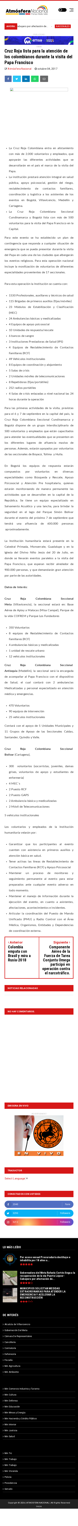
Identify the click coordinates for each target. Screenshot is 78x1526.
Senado (8, 1489)
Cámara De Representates (18, 1336)
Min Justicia (11, 1430)
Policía (8, 1477)
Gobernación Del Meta (16, 1330)
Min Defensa (11, 1400)
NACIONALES (47, 26)
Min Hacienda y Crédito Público (21, 1418)
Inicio (39, 1506)
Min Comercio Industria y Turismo (22, 1389)
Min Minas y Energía (15, 1412)
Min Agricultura (12, 1366)
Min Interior (10, 1424)
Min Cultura (10, 1395)
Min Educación (12, 1406)
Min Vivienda (11, 1471)
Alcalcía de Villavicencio (17, 1324)
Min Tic (8, 1453)
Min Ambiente (12, 1372)
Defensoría (10, 1354)
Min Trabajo (11, 1459)
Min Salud (10, 1436)
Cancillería (10, 1342)
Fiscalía (9, 1360)
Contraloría (10, 1348)
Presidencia (11, 1483)
